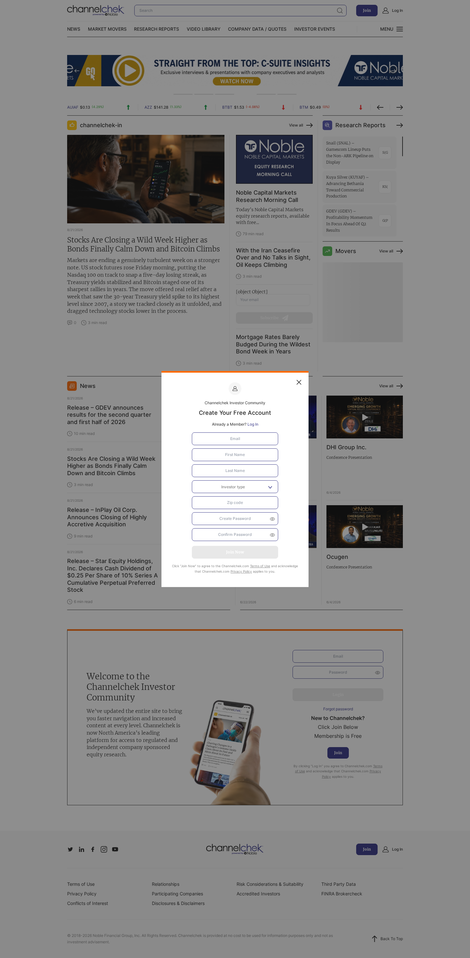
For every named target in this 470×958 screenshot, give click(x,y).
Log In (252, 424)
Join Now (235, 552)
